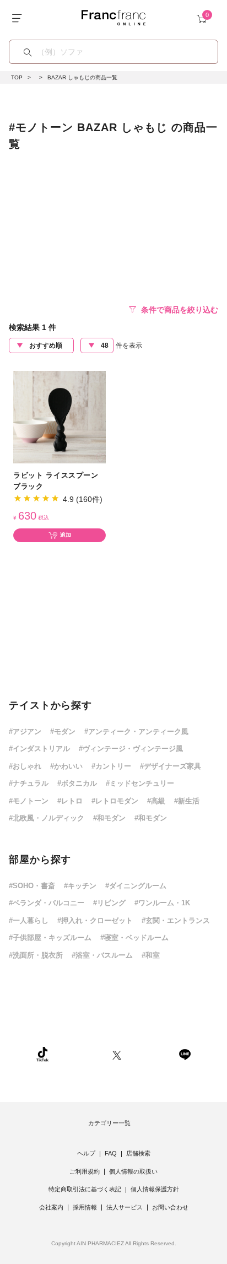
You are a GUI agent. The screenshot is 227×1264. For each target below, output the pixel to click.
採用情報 (85, 1207)
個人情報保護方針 (155, 1189)
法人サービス (124, 1207)
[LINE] (184, 1054)
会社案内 (51, 1207)
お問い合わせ (170, 1207)
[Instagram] (80, 1054)
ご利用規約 (84, 1171)
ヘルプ (86, 1153)
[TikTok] (42, 1054)
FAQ (111, 1153)
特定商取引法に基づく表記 (84, 1189)
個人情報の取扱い (133, 1171)
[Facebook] (150, 1054)
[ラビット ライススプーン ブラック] (59, 416)
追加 (65, 535)
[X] (117, 1054)
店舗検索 (138, 1153)
